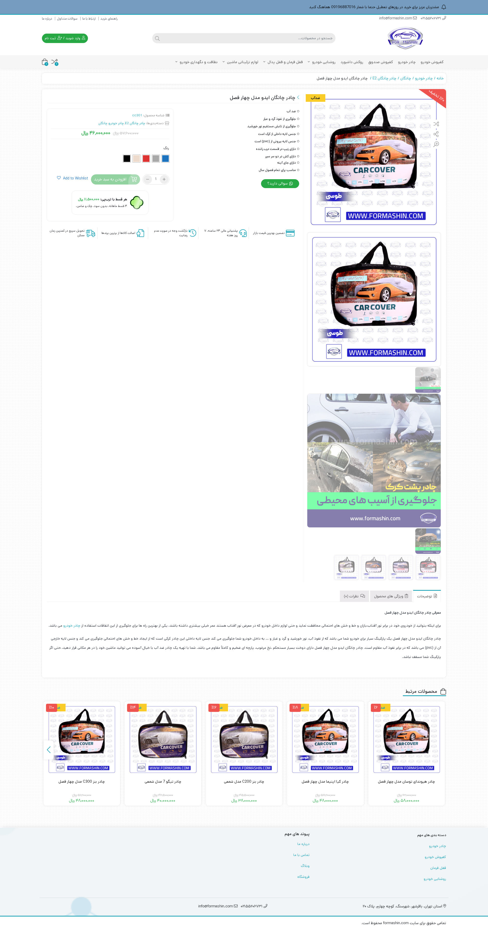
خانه (440, 78)
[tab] (427, 596)
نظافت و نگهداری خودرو (198, 62)
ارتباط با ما (89, 18)
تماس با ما (301, 854)
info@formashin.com (396, 18)
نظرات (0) (352, 597)
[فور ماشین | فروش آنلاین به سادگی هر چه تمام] (405, 38)
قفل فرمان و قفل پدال (285, 62)
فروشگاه (303, 876)
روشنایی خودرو (323, 62)
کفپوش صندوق (380, 62)
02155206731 (431, 18)
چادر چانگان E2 (384, 78)
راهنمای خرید (108, 18)
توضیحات (425, 597)
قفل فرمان (438, 867)
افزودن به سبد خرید (110, 179)
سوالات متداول (67, 18)
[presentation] (48, 749)
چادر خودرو (407, 62)
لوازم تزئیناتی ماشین (242, 62)
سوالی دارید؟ (278, 183)
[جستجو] (157, 38)
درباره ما (47, 18)
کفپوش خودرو (432, 62)
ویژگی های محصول (389, 597)
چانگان (405, 78)
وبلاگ (305, 865)
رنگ (166, 148)
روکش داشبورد (352, 62)
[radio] (165, 158)
